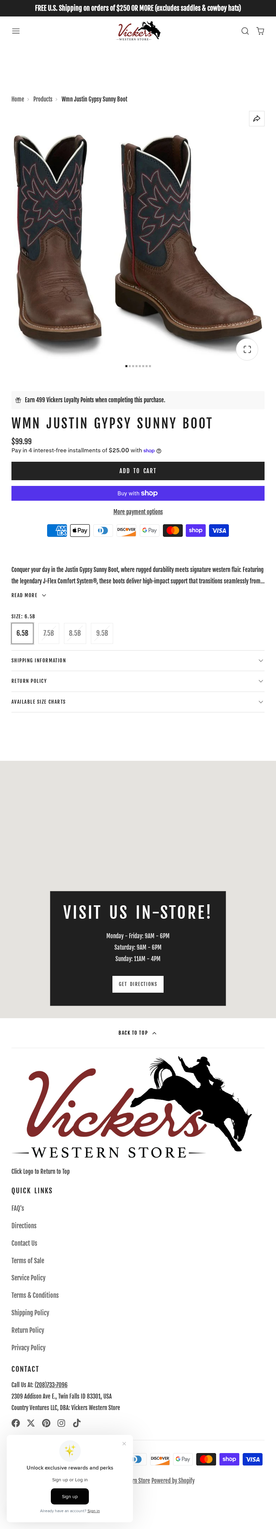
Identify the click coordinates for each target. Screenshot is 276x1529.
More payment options (138, 511)
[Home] (138, 30)
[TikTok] (77, 1423)
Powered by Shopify (173, 1480)
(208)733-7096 (51, 1385)
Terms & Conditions (35, 1295)
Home (17, 99)
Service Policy (28, 1278)
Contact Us (24, 1243)
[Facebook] (15, 1423)
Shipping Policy (30, 1313)
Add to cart (137, 470)
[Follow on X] (31, 1423)
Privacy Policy (28, 1348)
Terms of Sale (27, 1261)
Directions (24, 1226)
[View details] (131, 1107)
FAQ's (17, 1208)
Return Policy (27, 1330)
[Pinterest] (46, 1423)
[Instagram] (62, 1423)
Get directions (138, 984)
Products (43, 99)
